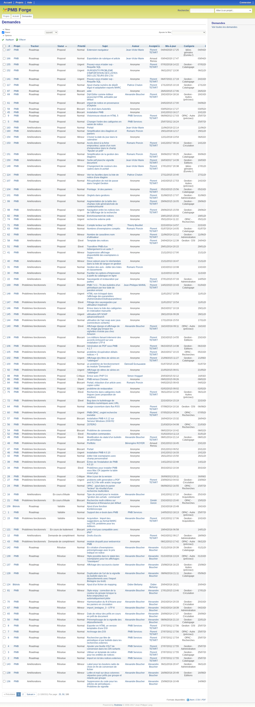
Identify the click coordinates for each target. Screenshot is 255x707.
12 (8, 535)
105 (8, 352)
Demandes (27, 16)
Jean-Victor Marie (135, 50)
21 (8, 500)
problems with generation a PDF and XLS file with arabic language (104, 481)
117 (8, 85)
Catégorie (189, 46)
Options (8, 35)
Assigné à (154, 46)
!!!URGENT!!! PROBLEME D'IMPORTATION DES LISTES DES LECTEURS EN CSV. (102, 73)
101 (8, 195)
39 (8, 462)
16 (8, 494)
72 (8, 400)
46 (8, 452)
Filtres (7, 29)
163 (8, 127)
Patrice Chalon (134, 85)
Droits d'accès (94, 535)
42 (8, 456)
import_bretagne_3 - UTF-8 (101, 607)
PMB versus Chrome (97, 379)
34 (8, 468)
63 (8, 228)
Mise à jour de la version (99, 476)
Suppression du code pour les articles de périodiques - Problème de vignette (102, 684)
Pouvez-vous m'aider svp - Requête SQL (100, 65)
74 (8, 219)
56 (8, 424)
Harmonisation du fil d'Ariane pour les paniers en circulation (104, 603)
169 (8, 285)
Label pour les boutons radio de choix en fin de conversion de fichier (103, 667)
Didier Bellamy (135, 584)
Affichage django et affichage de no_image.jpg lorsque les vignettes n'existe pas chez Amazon (103, 330)
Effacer (22, 40)
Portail (90, 127)
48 (8, 443)
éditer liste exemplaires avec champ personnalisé (101, 457)
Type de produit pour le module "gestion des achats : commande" (104, 495)
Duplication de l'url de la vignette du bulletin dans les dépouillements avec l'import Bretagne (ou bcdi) (103, 577)
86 (8, 379)
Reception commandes (99, 434)
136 (8, 681)
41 (8, 252)
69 (8, 94)
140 (8, 326)
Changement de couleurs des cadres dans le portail (102, 167)
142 (8, 547)
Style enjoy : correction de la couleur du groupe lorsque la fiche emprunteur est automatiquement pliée (101, 594)
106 (8, 346)
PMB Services (135, 115)
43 (8, 541)
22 (8, 279)
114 (8, 174)
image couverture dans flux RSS (103, 406)
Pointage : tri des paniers (99, 189)
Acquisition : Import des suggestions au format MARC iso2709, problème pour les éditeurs (102, 522)
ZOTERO (91, 424)
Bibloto (16, 506)
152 (8, 70)
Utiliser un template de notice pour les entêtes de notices (101, 653)
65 (8, 613)
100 (8, 364)
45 (8, 112)
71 (8, 225)
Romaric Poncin (135, 131)
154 (8, 137)
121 (8, 529)
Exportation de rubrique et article (103, 58)
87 (8, 91)
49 (8, 437)
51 (8, 246)
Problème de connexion (99, 430)
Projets (6, 16)
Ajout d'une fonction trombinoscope (97, 507)
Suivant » (31, 694)
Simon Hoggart (135, 376)
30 (8, 273)
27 (8, 480)
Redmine (118, 705)
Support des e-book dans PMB (102, 512)
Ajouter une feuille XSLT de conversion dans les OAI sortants (103, 647)
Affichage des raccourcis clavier (103, 564)
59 (8, 109)
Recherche (183, 10)
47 (8, 449)
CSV (198, 700)
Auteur (135, 46)
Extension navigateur (97, 50)
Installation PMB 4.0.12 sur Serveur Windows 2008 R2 (100, 419)
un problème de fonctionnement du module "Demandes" (103, 365)
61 (8, 103)
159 (8, 506)
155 (8, 64)
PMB (16, 50)
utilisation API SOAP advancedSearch (97, 315)
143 (8, 664)
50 (8, 619)
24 (8, 486)
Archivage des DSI (96, 631)
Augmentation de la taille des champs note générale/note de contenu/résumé (102, 204)
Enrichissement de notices (100, 216)
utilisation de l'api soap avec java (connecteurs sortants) (103, 321)
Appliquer (10, 40)
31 (8, 267)
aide (89, 91)
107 (8, 180)
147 (8, 302)
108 (8, 337)
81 (8, 590)
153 (8, 143)
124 (8, 584)
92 (8, 370)
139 (8, 556)
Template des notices (97, 240)
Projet (17, 46)
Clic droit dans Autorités (99, 109)
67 (8, 607)
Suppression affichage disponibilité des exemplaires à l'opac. (103, 255)
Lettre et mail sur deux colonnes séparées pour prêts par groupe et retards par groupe (104, 675)
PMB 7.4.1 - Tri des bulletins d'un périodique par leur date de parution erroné (103, 288)
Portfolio (91, 443)
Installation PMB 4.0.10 (98, 452)
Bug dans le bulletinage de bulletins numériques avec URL (103, 402)
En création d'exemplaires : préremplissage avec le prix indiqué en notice (101, 550)
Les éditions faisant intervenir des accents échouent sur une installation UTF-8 (104, 340)
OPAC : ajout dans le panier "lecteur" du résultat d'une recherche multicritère (101, 488)
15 (8, 518)
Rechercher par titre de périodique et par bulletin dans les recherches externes (104, 640)
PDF (204, 700)
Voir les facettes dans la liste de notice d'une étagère (103, 176)
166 (8, 58)
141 (8, 79)
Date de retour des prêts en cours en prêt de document (104, 615)
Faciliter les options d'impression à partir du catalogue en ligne (103, 274)
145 (8, 314)
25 (60, 694)
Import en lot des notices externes (104, 658)
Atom (192, 700)
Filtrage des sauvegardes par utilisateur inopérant (102, 303)
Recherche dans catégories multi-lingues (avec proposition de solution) (104, 395)
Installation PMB (95, 112)
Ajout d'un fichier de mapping (101, 584)
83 (8, 388)
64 (8, 406)
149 (8, 166)
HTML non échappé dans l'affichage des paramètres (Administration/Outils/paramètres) (104, 296)
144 (8, 320)
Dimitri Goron (153, 501)
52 (8, 434)
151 (8, 154)
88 (8, 376)
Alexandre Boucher (135, 94)
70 (8, 601)
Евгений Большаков (135, 364)
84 (8, 382)
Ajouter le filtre (165, 32)
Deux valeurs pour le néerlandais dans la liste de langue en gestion (104, 262)
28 (8, 476)
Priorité (81, 46)
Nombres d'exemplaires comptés (103, 228)
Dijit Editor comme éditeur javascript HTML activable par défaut (102, 97)
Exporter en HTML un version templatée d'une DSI (102, 627)
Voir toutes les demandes (224, 27)
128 (8, 573)
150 (8, 160)
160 (8, 131)
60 (8, 412)
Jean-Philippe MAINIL (135, 285)
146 (8, 308)
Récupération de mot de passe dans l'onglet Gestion (102, 182)
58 (8, 240)
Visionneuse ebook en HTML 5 (102, 115)
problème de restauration (100, 388)
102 (8, 358)
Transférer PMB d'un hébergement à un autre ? (100, 247)
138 (8, 672)
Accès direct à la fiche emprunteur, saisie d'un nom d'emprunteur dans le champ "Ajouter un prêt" (101, 147)
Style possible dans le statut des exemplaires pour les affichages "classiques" (103, 559)
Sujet (105, 46)
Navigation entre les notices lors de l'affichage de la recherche (103, 211)
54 (8, 430)
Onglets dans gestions (98, 195)
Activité (16, 16)
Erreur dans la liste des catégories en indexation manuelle (104, 309)
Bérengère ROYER (135, 443)
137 (8, 564)
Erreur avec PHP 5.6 (97, 376)
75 (8, 392)
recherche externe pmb (99, 219)
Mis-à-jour (170, 46)
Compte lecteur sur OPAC (100, 225)
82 (8, 216)
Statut (7, 32)
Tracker (35, 46)
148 (8, 293)
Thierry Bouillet (135, 225)
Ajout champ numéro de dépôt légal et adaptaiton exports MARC (104, 86)
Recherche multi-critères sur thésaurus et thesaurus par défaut (104, 501)
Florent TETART (153, 51)
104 (8, 189)
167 (8, 50)
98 (8, 210)
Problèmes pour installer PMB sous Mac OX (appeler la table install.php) (102, 470)
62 (8, 234)
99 (8, 201)
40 (8, 261)
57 (8, 418)
